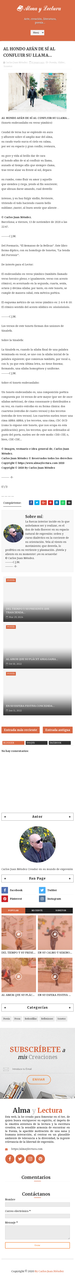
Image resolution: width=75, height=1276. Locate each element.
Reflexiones (47, 1018)
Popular (13, 910)
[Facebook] (9, 1158)
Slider (61, 62)
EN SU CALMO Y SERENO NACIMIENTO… (55, 952)
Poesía (52, 62)
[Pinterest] (40, 1158)
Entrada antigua (57, 730)
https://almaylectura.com (27, 1148)
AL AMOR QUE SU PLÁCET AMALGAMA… (32, 659)
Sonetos (8, 66)
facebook (55, 743)
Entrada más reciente (20, 730)
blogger (8, 743)
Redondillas (31, 1018)
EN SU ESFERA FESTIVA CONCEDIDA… (30, 706)
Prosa (17, 1018)
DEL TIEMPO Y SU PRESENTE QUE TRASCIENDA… (27, 610)
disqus (31, 743)
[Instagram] (30, 1158)
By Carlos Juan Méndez (49, 1271)
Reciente (37, 910)
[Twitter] (20, 1158)
